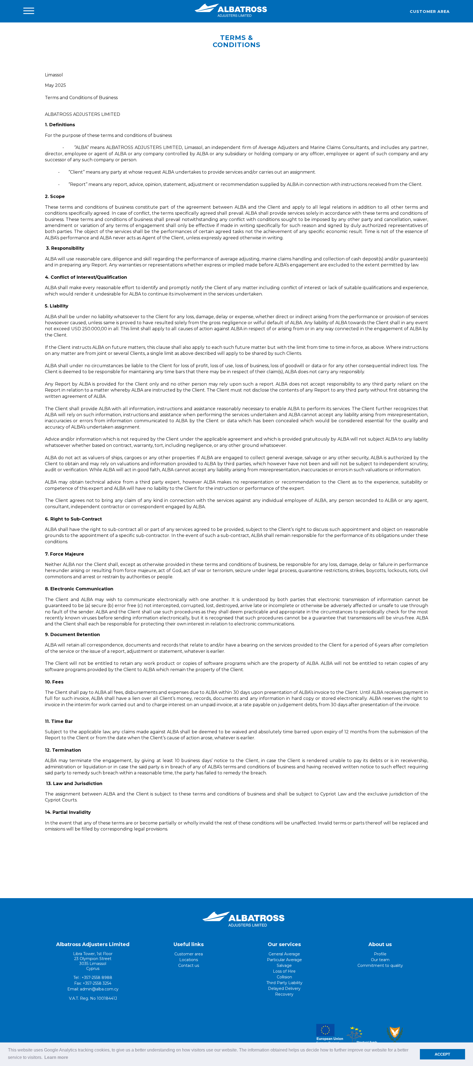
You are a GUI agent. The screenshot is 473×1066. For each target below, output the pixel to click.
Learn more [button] (56, 1057)
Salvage (284, 965)
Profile (380, 954)
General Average (284, 954)
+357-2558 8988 (97, 977)
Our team (380, 959)
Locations (188, 959)
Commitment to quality (380, 965)
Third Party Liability (284, 982)
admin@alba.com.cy (99, 989)
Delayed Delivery (284, 988)
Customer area (430, 11)
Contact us (188, 965)
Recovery (284, 994)
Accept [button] (442, 1054)
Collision (284, 977)
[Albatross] (231, 17)
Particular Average (284, 959)
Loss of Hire (284, 971)
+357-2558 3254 (97, 983)
